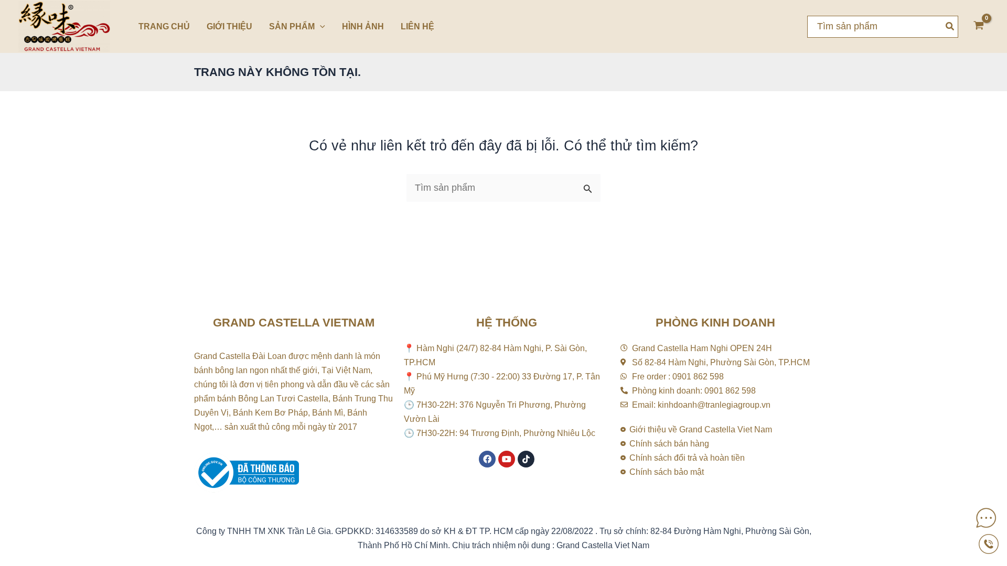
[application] (320, 27)
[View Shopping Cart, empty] (979, 26)
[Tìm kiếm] (950, 26)
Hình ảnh (363, 26)
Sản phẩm (292, 26)
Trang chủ (164, 26)
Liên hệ (417, 26)
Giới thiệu (229, 26)
